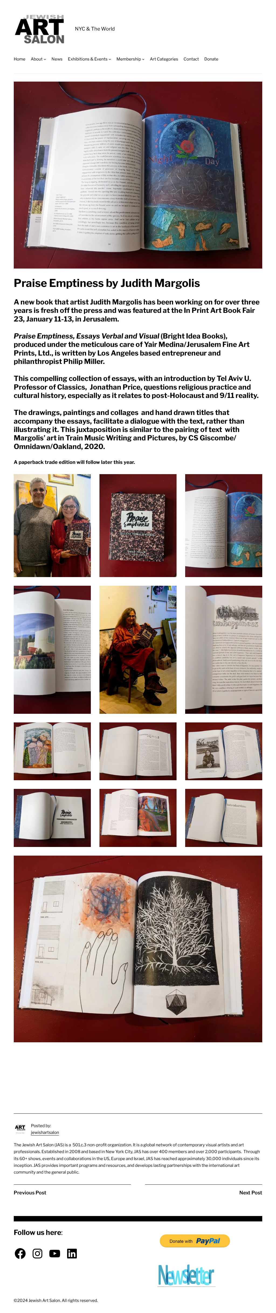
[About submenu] (45, 59)
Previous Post (30, 1192)
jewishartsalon (45, 1132)
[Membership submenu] (143, 59)
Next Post (250, 1192)
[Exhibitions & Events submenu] (110, 59)
